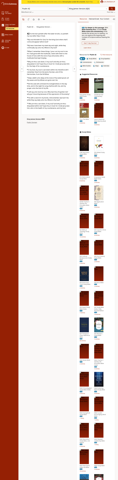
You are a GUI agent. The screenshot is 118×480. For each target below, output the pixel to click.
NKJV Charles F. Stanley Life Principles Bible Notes (99, 362)
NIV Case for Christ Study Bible (100, 230)
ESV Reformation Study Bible (85, 178)
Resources (83, 19)
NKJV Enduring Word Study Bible (99, 389)
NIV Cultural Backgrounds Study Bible (86, 257)
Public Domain (32, 122)
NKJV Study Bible (99, 465)
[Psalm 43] (74, 68)
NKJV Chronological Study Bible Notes (86, 389)
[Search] (112, 8)
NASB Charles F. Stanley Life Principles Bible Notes (84, 204)
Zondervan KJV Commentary (98, 95)
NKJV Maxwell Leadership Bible (99, 440)
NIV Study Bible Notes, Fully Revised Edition (99, 309)
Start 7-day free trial (90, 43)
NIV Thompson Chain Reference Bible (85, 335)
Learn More (87, 48)
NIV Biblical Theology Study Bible (84, 231)
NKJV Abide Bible (85, 360)
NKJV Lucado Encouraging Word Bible (100, 414)
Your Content (104, 19)
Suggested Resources (89, 74)
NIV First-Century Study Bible (99, 257)
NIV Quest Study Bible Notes (85, 308)
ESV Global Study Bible (99, 153)
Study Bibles (86, 132)
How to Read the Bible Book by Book (100, 120)
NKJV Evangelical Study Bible (85, 413)
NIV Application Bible (99, 202)
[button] (107, 2)
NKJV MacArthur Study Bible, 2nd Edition (85, 440)
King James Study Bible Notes (85, 95)
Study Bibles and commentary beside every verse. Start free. (60, 2)
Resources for (88, 55)
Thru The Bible (84, 119)
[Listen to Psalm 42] (43, 19)
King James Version (34, 119)
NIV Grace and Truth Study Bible (85, 283)
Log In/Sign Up (109, 2)
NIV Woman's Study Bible (98, 334)
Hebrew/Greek (94, 19)
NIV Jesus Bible (99, 283)
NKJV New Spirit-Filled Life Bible (85, 466)
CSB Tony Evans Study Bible (84, 153)
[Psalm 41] (21, 68)
